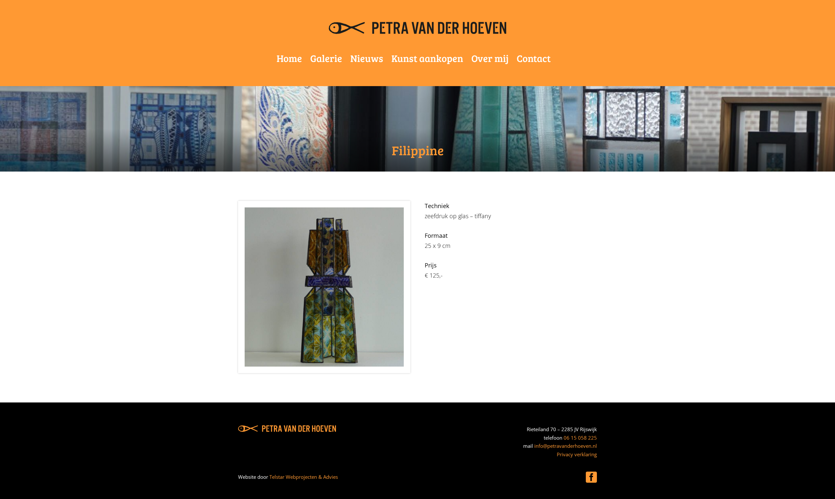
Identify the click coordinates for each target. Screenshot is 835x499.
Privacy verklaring (577, 454)
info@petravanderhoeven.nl (565, 446)
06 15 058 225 (580, 437)
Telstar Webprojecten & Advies (303, 477)
